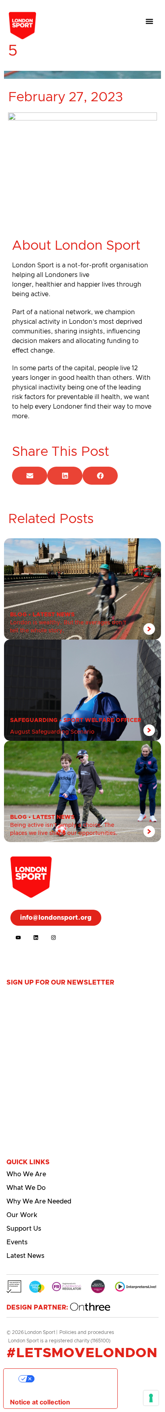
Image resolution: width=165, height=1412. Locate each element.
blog (18, 615)
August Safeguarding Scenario (52, 732)
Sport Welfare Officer (102, 720)
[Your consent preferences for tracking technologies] (151, 1398)
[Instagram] (53, 937)
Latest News (53, 615)
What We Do (26, 1188)
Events (17, 1242)
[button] (29, 476)
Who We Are (26, 1174)
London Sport (39, 1332)
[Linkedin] (36, 937)
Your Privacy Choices (68, 1379)
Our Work (21, 1215)
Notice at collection (40, 1402)
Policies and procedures (86, 1332)
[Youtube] (18, 937)
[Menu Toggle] (149, 21)
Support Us (23, 1228)
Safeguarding (34, 720)
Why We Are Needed (38, 1201)
